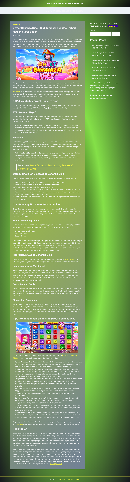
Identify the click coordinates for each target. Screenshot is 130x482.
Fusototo (103, 83)
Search (92, 31)
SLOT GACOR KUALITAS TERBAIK (68, 479)
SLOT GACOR (69, 259)
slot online (16, 92)
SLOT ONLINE (17, 24)
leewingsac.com (56, 464)
